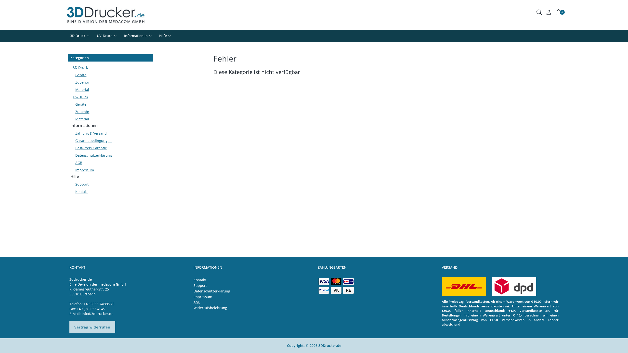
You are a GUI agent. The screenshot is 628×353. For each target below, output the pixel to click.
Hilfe (74, 176)
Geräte (80, 75)
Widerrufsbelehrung (210, 307)
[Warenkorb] (559, 13)
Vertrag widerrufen (92, 327)
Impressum (84, 170)
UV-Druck (105, 35)
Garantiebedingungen (93, 140)
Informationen (84, 125)
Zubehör (82, 82)
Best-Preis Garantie (91, 148)
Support (82, 184)
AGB (78, 162)
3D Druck (77, 35)
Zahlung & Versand (91, 133)
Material (82, 89)
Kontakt (81, 191)
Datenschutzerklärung (93, 155)
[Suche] (539, 13)
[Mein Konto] (549, 13)
